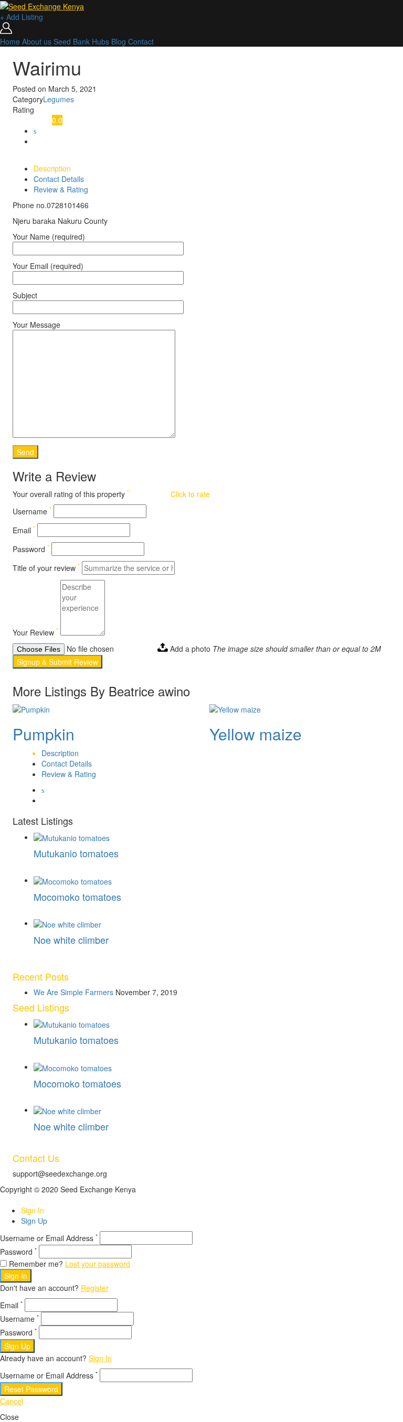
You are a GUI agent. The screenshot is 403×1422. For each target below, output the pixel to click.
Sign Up (34, 1220)
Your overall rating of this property (71, 494)
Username (32, 511)
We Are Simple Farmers (73, 992)
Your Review (35, 632)
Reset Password (31, 1389)
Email (24, 530)
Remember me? (36, 1263)
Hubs (100, 41)
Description (52, 168)
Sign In (32, 1210)
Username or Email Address (49, 1238)
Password (31, 549)
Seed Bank (72, 41)
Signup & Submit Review (57, 661)
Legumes (58, 99)
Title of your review (46, 568)
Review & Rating (61, 189)
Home (10, 41)
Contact (141, 41)
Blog (118, 41)
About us (36, 41)
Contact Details (59, 179)
